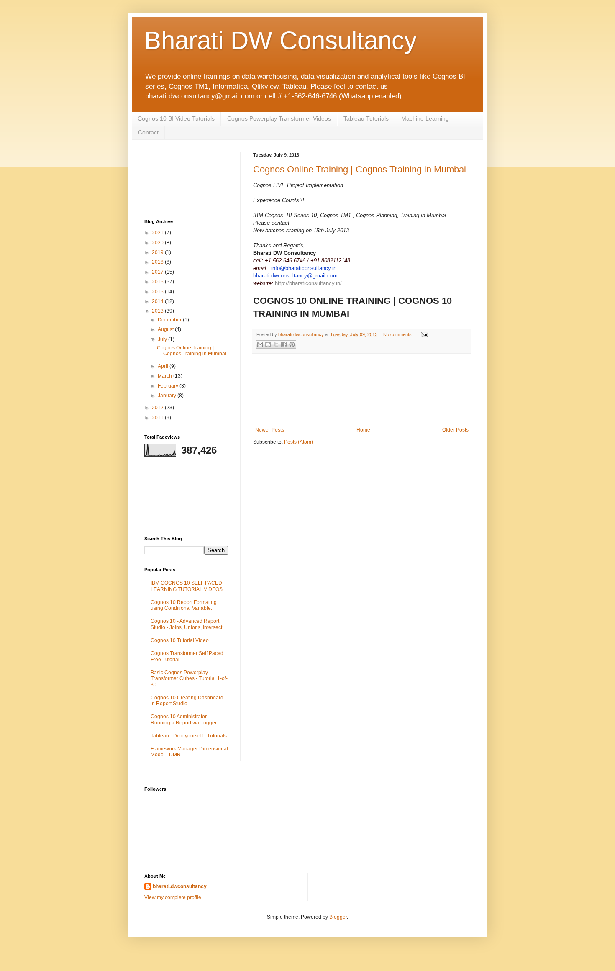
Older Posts (455, 430)
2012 (158, 408)
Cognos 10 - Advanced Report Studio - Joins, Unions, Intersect (186, 624)
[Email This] (260, 344)
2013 (158, 311)
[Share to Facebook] (284, 344)
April (163, 366)
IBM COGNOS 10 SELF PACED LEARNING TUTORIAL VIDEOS (187, 586)
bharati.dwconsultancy (180, 886)
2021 (158, 233)
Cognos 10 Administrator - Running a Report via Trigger (184, 719)
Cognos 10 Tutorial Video (180, 640)
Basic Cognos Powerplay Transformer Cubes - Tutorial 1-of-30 (189, 679)
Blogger (338, 917)
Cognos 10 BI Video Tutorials (176, 118)
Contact (148, 132)
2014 (158, 301)
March (165, 376)
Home (363, 430)
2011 (158, 418)
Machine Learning (425, 118)
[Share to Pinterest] (292, 344)
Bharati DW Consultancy (280, 40)
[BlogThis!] (268, 344)
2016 (158, 282)
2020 (158, 243)
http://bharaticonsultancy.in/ (308, 283)
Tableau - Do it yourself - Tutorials (189, 736)
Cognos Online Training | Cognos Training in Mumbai (359, 169)
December (170, 320)
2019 (158, 252)
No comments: (398, 334)
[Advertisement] (362, 390)
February (168, 386)
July (163, 339)
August (166, 329)
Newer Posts (269, 430)
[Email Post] (423, 334)
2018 (158, 262)
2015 (158, 292)
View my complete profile (172, 897)
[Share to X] (276, 344)
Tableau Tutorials (366, 118)
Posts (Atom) (298, 442)
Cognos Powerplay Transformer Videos (279, 118)
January (167, 395)
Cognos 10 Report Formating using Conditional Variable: (184, 605)
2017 (158, 272)
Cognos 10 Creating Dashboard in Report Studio (187, 700)
